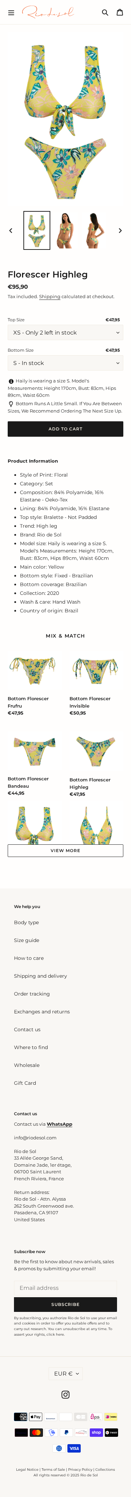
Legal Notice (27, 1469)
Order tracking (32, 994)
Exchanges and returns (42, 1011)
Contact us (27, 1029)
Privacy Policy (80, 1469)
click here (55, 1334)
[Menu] (11, 12)
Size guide (26, 940)
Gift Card (25, 1083)
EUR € (63, 1373)
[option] (37, 230)
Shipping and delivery (40, 976)
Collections (105, 1469)
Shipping (49, 296)
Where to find (31, 1047)
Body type (26, 922)
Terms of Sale (53, 1469)
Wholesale (26, 1065)
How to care (29, 958)
